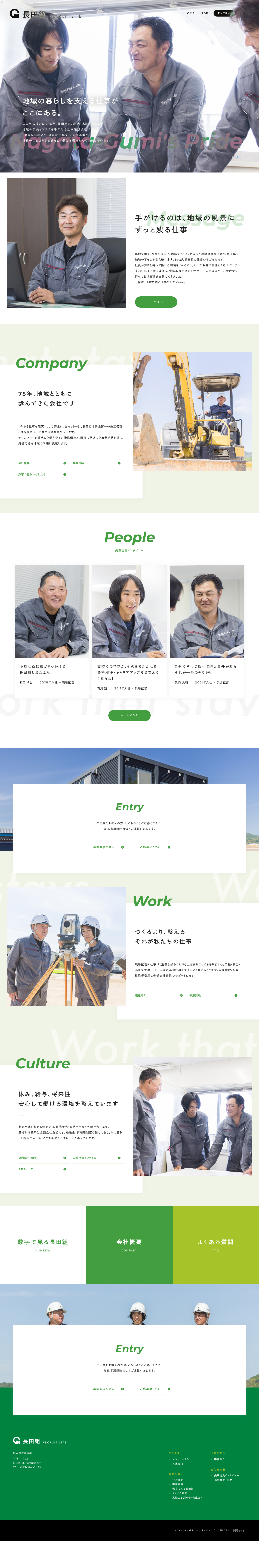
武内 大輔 (181, 682)
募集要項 (195, 995)
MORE (158, 302)
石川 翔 (102, 688)
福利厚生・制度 (27, 1158)
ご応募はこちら (150, 847)
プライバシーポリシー (186, 1530)
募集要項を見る (104, 847)
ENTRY (224, 13)
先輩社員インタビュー (85, 1158)
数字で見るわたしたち (31, 474)
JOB (205, 13)
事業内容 (78, 463)
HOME (190, 13)
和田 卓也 (26, 682)
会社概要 (24, 463)
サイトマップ (208, 1530)
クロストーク (25, 1169)
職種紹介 (140, 995)
